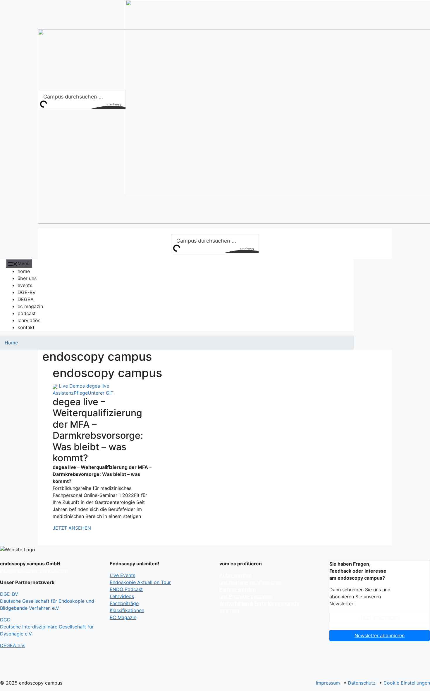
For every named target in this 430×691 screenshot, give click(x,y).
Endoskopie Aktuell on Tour (140, 582)
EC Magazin (123, 617)
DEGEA (26, 299)
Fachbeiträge (124, 603)
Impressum (328, 683)
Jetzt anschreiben (379, 617)
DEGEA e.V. (12, 645)
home (24, 271)
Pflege (81, 393)
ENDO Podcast (126, 589)
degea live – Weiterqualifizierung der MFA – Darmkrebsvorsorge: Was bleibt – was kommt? (98, 430)
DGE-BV (27, 292)
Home (11, 343)
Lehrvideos (122, 596)
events (25, 285)
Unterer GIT (100, 393)
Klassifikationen (127, 610)
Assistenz (63, 393)
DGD (47, 627)
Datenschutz (362, 683)
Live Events (122, 575)
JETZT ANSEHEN (72, 528)
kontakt (26, 327)
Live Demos (72, 386)
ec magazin (30, 306)
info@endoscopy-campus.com (34, 570)
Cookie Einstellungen (406, 683)
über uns (27, 278)
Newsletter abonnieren (380, 635)
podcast (27, 313)
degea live (97, 386)
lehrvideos (29, 320)
